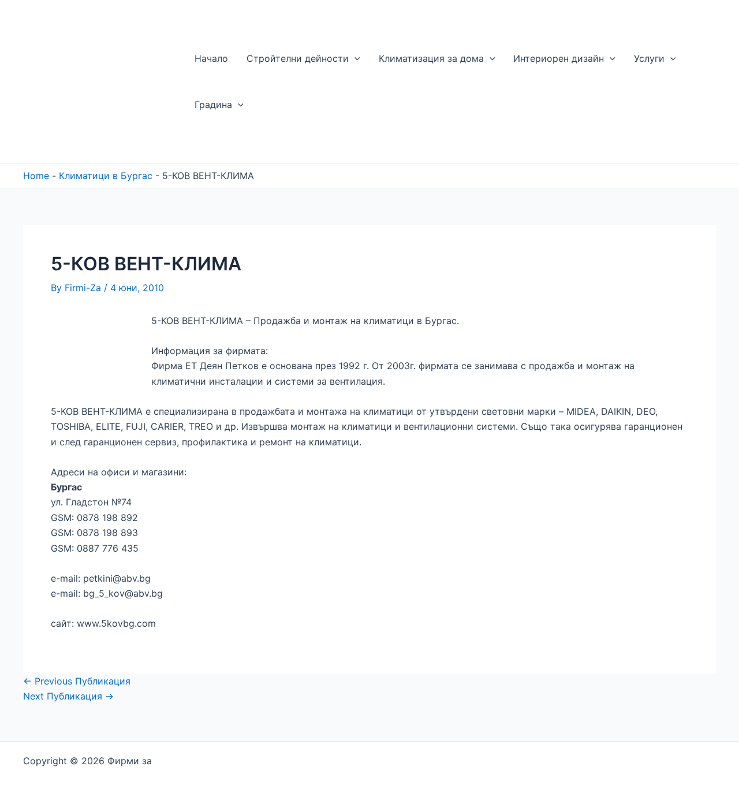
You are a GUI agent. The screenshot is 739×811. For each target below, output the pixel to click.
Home (36, 175)
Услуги (649, 58)
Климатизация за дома (431, 58)
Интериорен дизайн (558, 58)
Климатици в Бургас (105, 175)
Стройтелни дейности (298, 58)
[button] (354, 58)
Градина (213, 104)
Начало (211, 58)
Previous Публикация (76, 681)
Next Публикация (68, 696)
